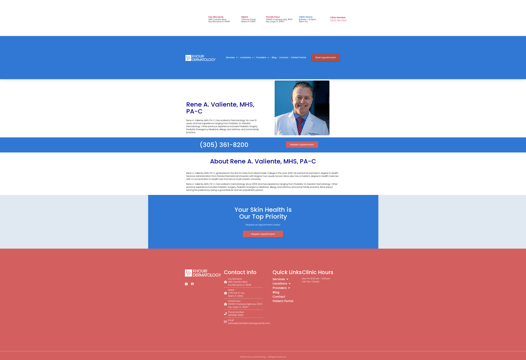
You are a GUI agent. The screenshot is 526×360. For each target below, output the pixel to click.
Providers (261, 57)
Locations (245, 57)
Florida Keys (273, 16)
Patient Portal (298, 57)
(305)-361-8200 (338, 20)
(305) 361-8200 (224, 145)
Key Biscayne (215, 16)
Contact (283, 57)
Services (230, 57)
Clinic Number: (338, 17)
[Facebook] (192, 284)
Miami (244, 16)
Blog (274, 57)
